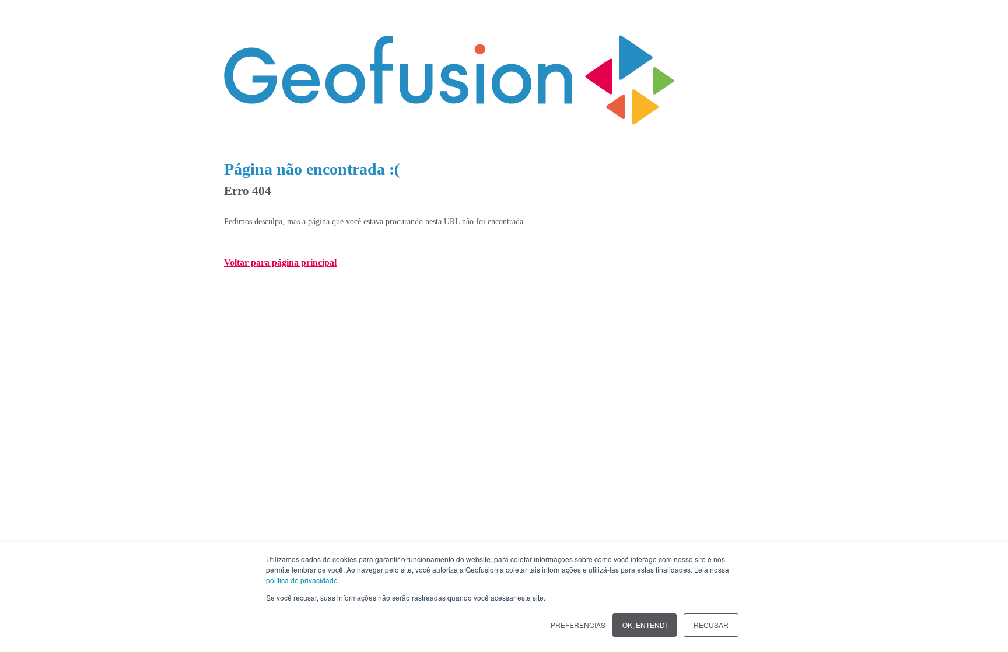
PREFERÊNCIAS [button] (578, 625)
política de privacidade (302, 580)
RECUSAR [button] (711, 625)
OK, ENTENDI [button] (644, 625)
